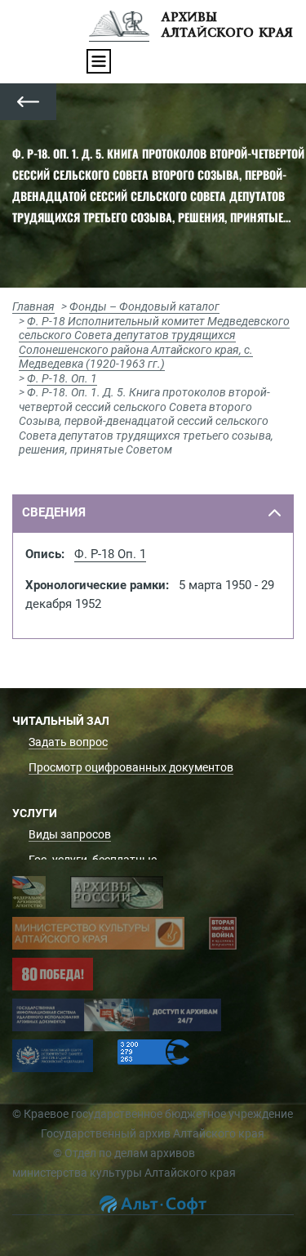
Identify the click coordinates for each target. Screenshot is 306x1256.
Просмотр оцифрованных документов (131, 767)
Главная (33, 306)
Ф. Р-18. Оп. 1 (62, 378)
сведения (54, 512)
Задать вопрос (68, 742)
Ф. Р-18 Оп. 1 (110, 554)
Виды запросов (70, 834)
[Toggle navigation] (99, 61)
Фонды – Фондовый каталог (144, 306)
